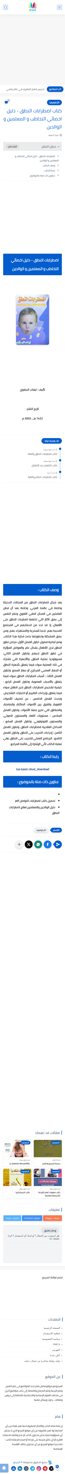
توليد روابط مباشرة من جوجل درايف (42, 1361)
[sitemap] (13, 1468)
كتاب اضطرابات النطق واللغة (42, 454)
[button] (48, 844)
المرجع (16, 1462)
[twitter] (51, 1468)
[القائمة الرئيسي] (59, 7)
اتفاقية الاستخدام (51, 1333)
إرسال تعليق (50, 1230)
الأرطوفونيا (54, 102)
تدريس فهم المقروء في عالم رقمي (25, 89)
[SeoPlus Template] (50, 1462)
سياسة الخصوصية (51, 1339)
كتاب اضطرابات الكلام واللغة (42, 477)
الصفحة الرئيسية (52, 1328)
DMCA (56, 1344)
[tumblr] (26, 1468)
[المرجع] (32, 7)
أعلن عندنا (55, 1355)
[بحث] (5, 7)
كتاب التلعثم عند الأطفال (44, 465)
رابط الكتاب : (49, 170)
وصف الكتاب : (48, 165)
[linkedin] (20, 1468)
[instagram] (38, 1468)
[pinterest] (45, 1468)
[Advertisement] (32, 50)
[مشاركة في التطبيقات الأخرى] (19, 844)
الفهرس (56, 1350)
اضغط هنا (32, 769)
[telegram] (32, 1468)
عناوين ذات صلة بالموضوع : (42, 175)
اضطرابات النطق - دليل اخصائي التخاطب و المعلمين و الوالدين (37, 158)
